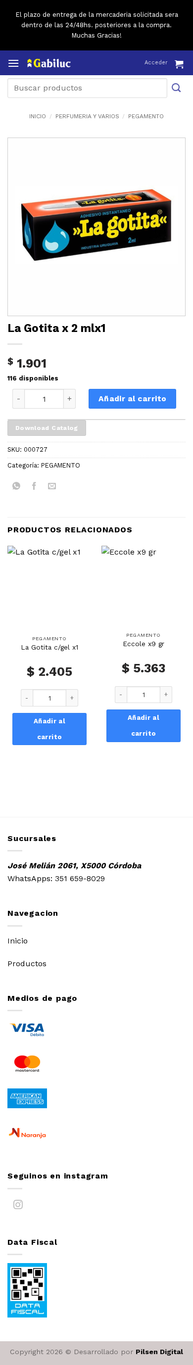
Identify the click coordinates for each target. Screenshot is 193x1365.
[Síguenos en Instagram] (18, 1207)
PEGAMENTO (146, 116)
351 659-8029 (80, 878)
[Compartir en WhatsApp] (16, 487)
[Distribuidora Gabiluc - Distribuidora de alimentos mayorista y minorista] (68, 63)
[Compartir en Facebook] (34, 487)
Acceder (156, 62)
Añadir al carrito (132, 398)
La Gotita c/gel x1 (49, 647)
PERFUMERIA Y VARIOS (87, 116)
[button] (13, 63)
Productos (27, 963)
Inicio (37, 116)
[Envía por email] (52, 487)
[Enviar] (176, 88)
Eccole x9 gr (143, 644)
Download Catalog (46, 427)
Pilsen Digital (159, 1352)
